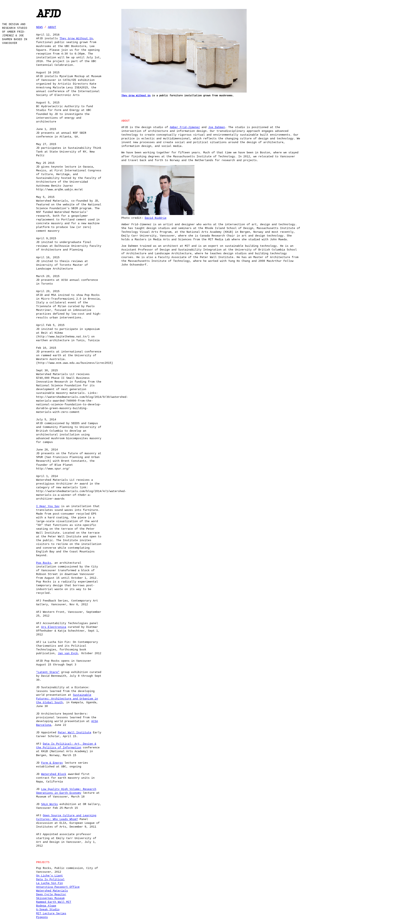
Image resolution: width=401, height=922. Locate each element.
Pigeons (42, 917)
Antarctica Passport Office (58, 887)
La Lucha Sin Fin (49, 883)
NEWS (39, 27)
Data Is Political (50, 879)
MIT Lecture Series (51, 913)
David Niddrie (155, 218)
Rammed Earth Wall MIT (53, 902)
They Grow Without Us (76, 38)
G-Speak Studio (48, 909)
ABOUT (52, 27)
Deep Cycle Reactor (51, 894)
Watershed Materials (52, 890)
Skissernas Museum (50, 898)
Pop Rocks (43, 563)
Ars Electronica (53, 627)
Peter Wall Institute (74, 732)
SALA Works (49, 804)
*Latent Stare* (48, 672)
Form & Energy (52, 762)
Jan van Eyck (68, 653)
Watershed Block (53, 774)
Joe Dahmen (216, 127)
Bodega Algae (46, 905)
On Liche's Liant (49, 875)
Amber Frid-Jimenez (185, 127)
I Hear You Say (48, 506)
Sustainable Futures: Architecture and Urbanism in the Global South (67, 698)
